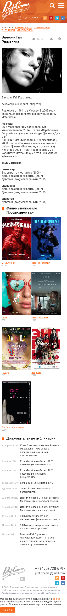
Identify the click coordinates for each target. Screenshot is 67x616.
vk (63, 18)
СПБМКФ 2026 (42, 27)
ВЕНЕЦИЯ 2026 (23, 27)
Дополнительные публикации (30, 438)
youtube (51, 18)
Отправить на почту (59, 38)
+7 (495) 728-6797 (50, 568)
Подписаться (30, 17)
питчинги (8, 30)
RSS (45, 18)
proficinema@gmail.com (50, 573)
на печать (51, 39)
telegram (57, 18)
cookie (56, 598)
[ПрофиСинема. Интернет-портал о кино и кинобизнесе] (16, 7)
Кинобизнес (25, 30)
